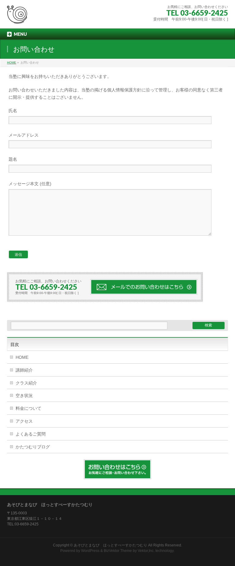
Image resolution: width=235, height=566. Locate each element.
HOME (22, 357)
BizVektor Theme (118, 551)
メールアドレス (24, 135)
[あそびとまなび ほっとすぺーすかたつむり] (17, 17)
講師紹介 (24, 370)
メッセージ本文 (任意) (30, 183)
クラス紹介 (26, 382)
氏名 (13, 110)
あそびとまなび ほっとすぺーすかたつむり (110, 545)
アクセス (24, 421)
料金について (28, 408)
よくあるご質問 (31, 434)
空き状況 (24, 395)
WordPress (90, 551)
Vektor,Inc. (146, 551)
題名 (13, 159)
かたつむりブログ (33, 446)
